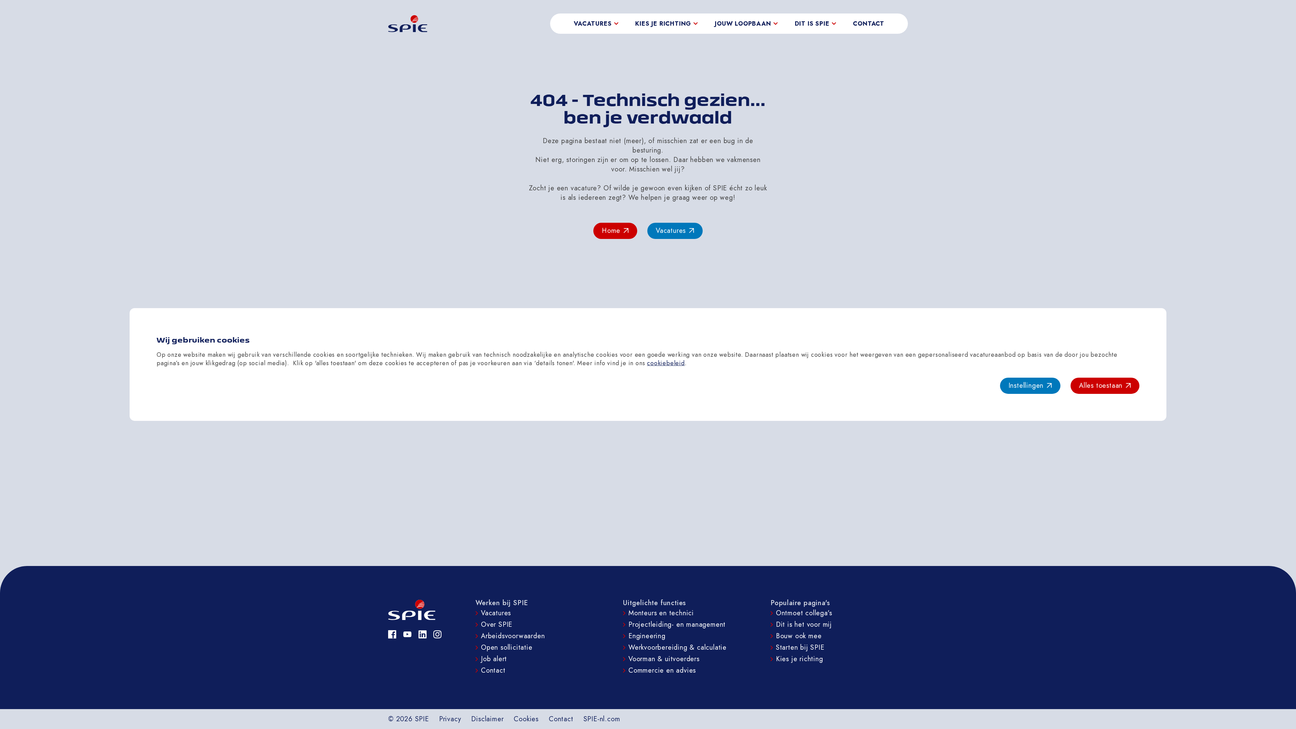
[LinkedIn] (422, 634)
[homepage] (407, 23)
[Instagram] (437, 634)
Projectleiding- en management (677, 624)
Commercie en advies (662, 670)
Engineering (647, 636)
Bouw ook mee (799, 636)
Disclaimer (487, 719)
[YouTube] (407, 634)
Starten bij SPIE (800, 647)
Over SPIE (496, 624)
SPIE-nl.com (602, 719)
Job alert (494, 659)
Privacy (450, 719)
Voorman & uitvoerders (664, 659)
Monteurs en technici (661, 613)
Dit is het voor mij (804, 624)
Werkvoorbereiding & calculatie (677, 647)
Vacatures (496, 613)
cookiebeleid (666, 363)
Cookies (526, 719)
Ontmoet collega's (804, 613)
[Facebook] (392, 634)
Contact (868, 23)
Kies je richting (799, 659)
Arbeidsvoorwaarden (513, 636)
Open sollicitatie (507, 647)
